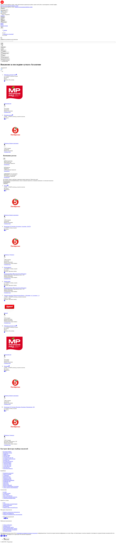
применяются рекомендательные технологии (27, 533)
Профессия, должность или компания (9, 39)
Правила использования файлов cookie (23, 7)
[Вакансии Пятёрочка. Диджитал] (59, 242)
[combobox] (7, 41)
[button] (2, 23)
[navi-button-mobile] (2, 27)
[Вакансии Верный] (59, 307)
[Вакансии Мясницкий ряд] (59, 92)
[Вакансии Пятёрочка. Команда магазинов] (59, 131)
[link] (3, 20)
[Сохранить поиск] (2, 44)
